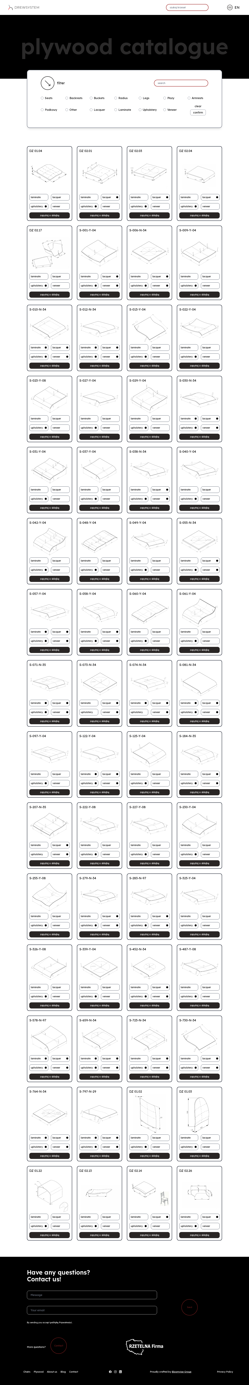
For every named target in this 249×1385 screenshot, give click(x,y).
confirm (198, 112)
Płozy (170, 98)
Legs (146, 98)
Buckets (99, 98)
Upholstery (150, 109)
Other (73, 109)
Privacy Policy (225, 1371)
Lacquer (99, 109)
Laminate (124, 109)
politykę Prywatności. (61, 1322)
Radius (123, 98)
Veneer (172, 109)
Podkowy (51, 109)
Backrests (75, 98)
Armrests (197, 98)
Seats (48, 98)
